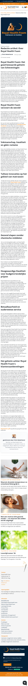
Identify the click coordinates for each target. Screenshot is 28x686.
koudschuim (16, 641)
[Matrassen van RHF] (12, 7)
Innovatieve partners (6, 633)
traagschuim (9, 641)
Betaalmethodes (5, 629)
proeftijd (3, 641)
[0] (25, 7)
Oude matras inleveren (7, 631)
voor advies (7, 3)
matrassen (4, 638)
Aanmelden (7, 664)
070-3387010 (6, 581)
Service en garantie (6, 625)
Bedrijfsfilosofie (5, 600)
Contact (3, 584)
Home (2, 13)
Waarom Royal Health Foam (8, 604)
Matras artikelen (11, 13)
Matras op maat (5, 624)
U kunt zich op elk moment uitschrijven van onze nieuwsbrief (11, 661)
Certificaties (4, 627)
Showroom (4, 582)
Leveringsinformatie (6, 606)
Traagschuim (4, 611)
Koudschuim (4, 613)
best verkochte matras (19, 640)
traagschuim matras (12, 638)
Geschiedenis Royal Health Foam (9, 602)
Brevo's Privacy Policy (17, 657)
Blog (5, 13)
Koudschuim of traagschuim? (8, 615)
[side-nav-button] (1, 7)
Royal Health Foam (16, 182)
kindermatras (10, 640)
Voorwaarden (4, 609)
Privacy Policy (4, 608)
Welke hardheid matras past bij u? (9, 617)
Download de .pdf (5, 428)
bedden (19, 638)
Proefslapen (4, 622)
